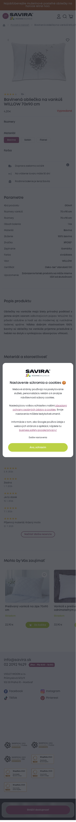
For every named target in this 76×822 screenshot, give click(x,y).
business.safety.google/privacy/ (38, 430)
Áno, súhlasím (38, 447)
